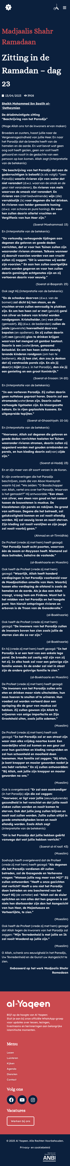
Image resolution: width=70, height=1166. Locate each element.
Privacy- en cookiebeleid (35, 1147)
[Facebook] (11, 1099)
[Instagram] (32, 1099)
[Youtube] (22, 1099)
